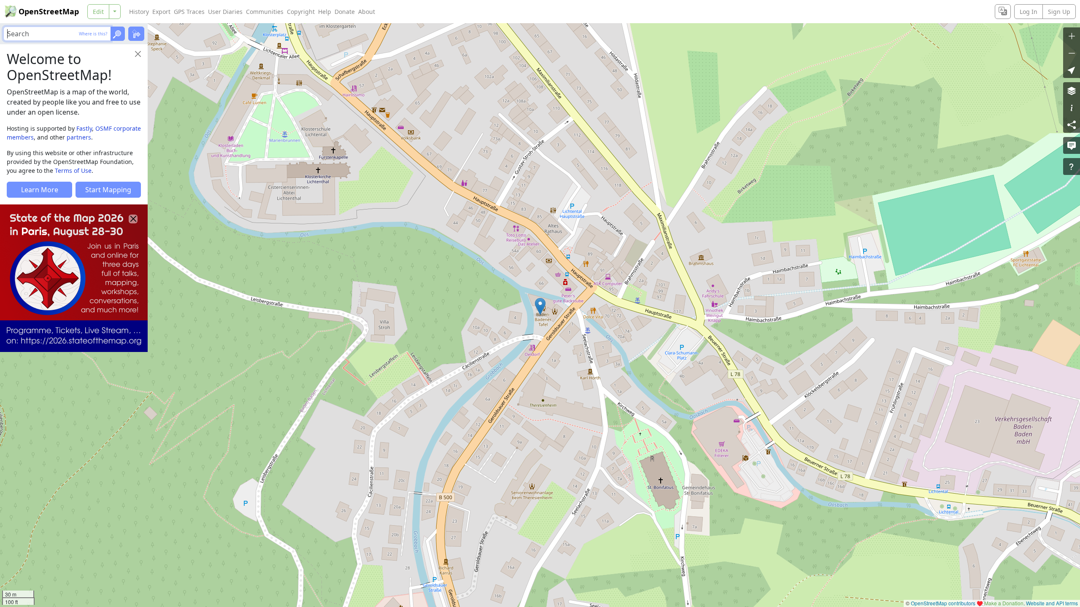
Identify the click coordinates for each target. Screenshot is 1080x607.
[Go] (118, 34)
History (139, 12)
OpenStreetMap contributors (943, 603)
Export (161, 12)
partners (79, 137)
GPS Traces (189, 12)
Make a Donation (1003, 603)
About (366, 12)
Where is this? (93, 34)
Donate (345, 12)
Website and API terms (1052, 603)
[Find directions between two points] (136, 34)
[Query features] (1071, 166)
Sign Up (1059, 12)
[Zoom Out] (1071, 52)
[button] (540, 306)
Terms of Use (73, 171)
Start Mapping (108, 189)
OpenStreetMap (49, 11)
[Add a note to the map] (1071, 145)
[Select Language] (1003, 11)
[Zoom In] (1071, 35)
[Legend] (1071, 107)
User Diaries (225, 12)
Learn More (39, 189)
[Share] (1071, 124)
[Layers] (1071, 90)
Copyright (301, 12)
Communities (265, 12)
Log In (1028, 12)
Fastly (84, 128)
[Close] (138, 54)
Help (324, 12)
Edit (98, 12)
